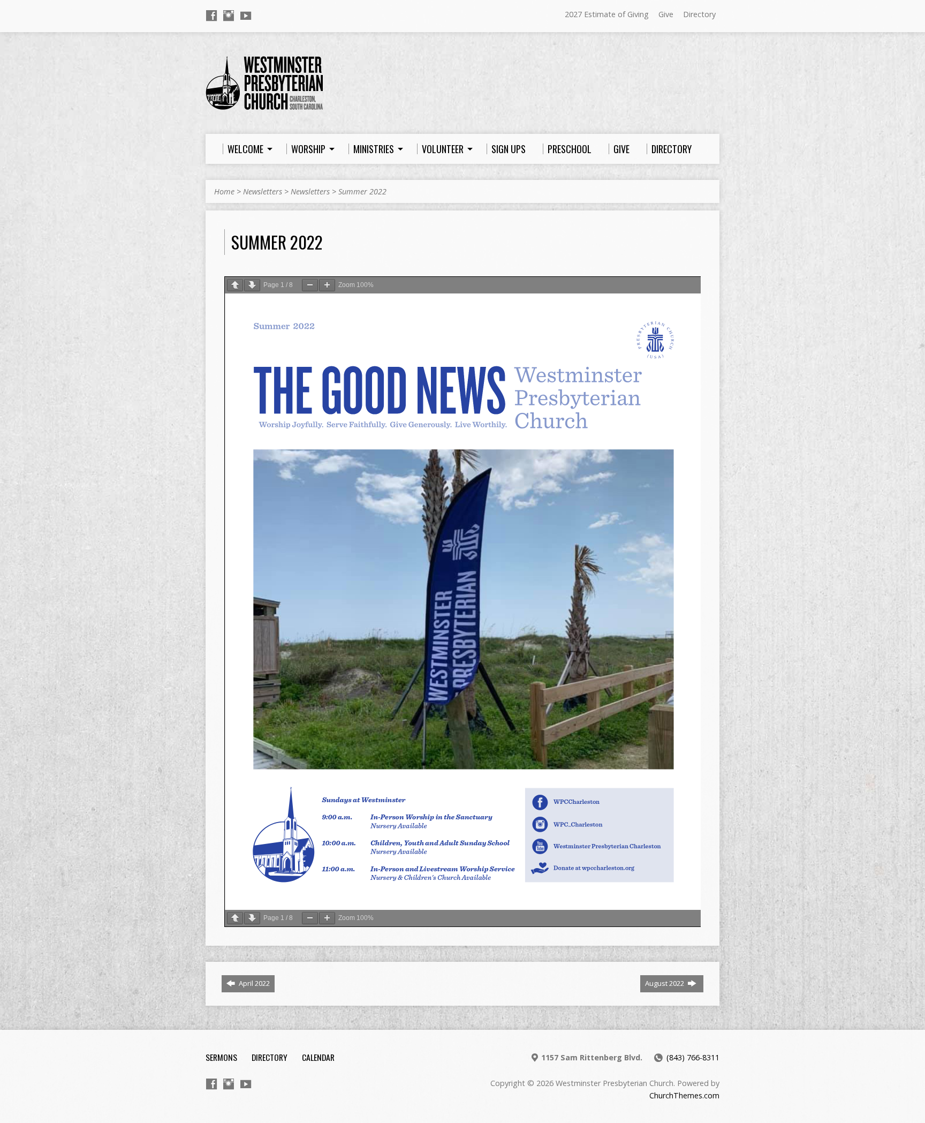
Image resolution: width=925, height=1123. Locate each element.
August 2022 (665, 983)
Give (665, 14)
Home (224, 191)
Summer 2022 (362, 191)
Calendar (318, 1057)
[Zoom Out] (310, 285)
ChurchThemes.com (684, 1095)
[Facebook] (211, 15)
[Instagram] (228, 15)
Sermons (221, 1057)
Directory (699, 14)
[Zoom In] (327, 285)
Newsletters (262, 191)
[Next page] (252, 285)
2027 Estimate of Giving (607, 14)
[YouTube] (245, 15)
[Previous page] (235, 285)
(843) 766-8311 (692, 1057)
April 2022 (253, 983)
